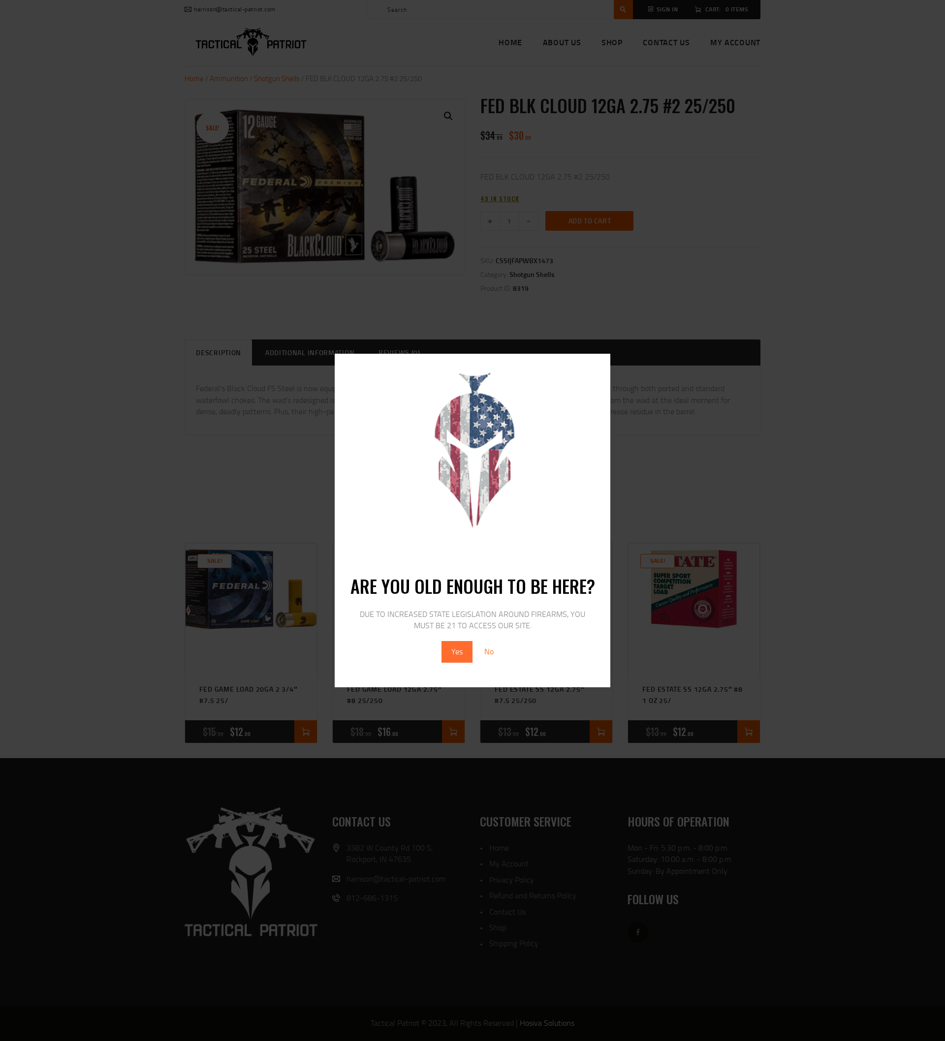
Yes (457, 651)
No (489, 651)
